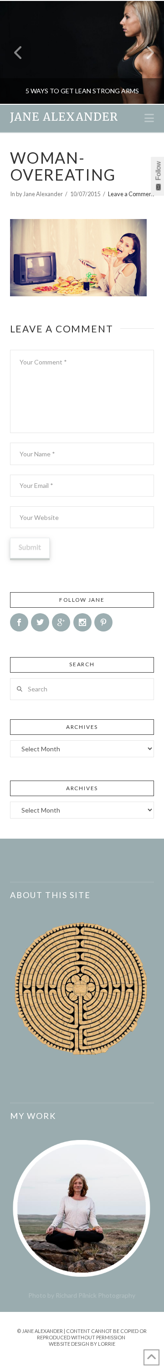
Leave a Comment (131, 194)
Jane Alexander (64, 117)
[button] (149, 117)
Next (144, 52)
